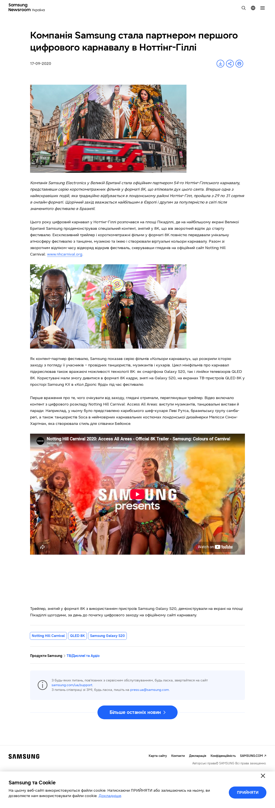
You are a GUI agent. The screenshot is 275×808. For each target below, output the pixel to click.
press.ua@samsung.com (149, 690)
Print (239, 63)
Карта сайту (158, 756)
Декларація (197, 756)
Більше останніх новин (135, 712)
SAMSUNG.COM (251, 756)
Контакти (178, 756)
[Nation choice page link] (253, 8)
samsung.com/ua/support (72, 685)
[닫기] (263, 775)
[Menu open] (262, 8)
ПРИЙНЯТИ (247, 792)
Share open (230, 63)
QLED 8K (77, 636)
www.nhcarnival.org (64, 254)
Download (220, 63)
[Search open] (244, 8)
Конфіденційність (223, 756)
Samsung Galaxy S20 (107, 636)
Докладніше (110, 795)
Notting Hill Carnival (48, 636)
